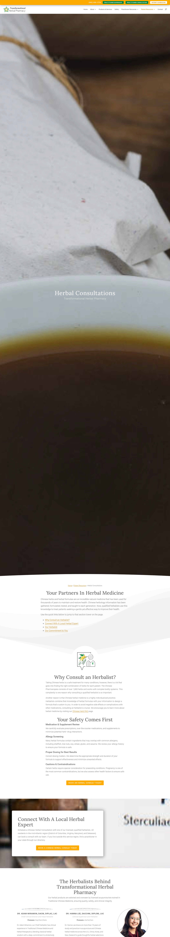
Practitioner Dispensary (113, 2)
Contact (160, 9)
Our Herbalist (51, 627)
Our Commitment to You (56, 630)
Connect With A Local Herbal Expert (61, 623)
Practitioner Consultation (137, 2)
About (92, 9)
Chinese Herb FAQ (80, 711)
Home (86, 9)
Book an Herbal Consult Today (85, 783)
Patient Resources (147, 9)
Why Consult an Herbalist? (57, 620)
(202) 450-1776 (95, 2)
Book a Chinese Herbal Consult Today (57, 848)
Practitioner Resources (128, 9)
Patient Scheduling (159, 2)
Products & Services (105, 9)
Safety (117, 9)
